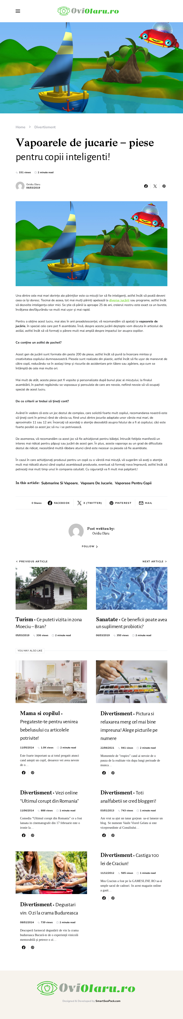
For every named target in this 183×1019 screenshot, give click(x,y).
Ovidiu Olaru (33, 184)
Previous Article (33, 561)
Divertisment (45, 127)
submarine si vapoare (59, 483)
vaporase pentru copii (133, 483)
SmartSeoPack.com (108, 1001)
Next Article (153, 561)
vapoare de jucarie (96, 483)
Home (20, 127)
